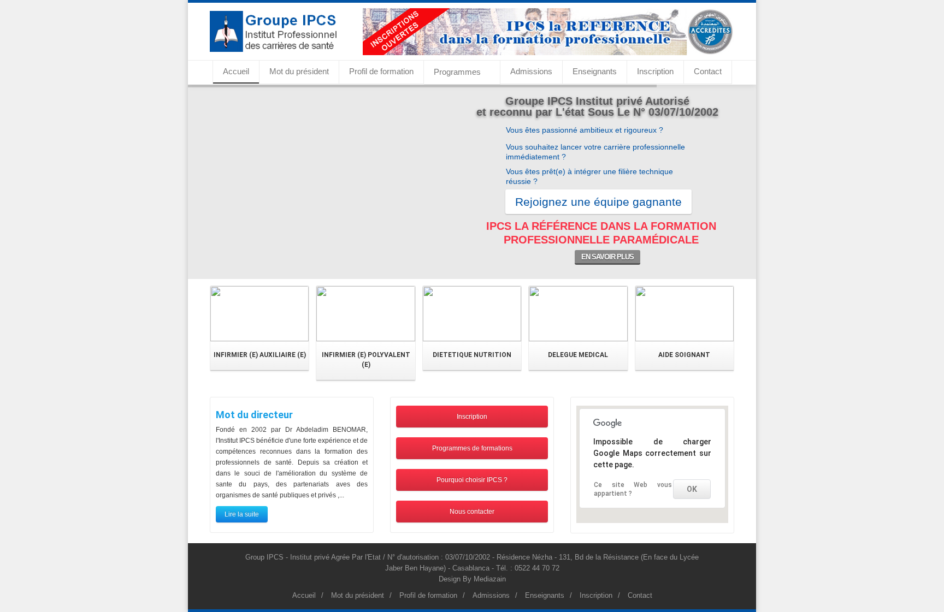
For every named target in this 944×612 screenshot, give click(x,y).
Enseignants (595, 71)
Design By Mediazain (472, 579)
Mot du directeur (254, 414)
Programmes (457, 71)
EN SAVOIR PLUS (607, 257)
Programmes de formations (472, 448)
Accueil (236, 71)
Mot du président (299, 71)
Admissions (531, 71)
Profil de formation (381, 71)
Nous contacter (472, 511)
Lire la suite (242, 514)
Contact (708, 71)
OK (692, 489)
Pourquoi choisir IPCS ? (472, 480)
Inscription (655, 71)
